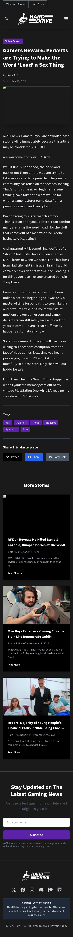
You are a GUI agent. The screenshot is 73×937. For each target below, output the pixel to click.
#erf (7, 423)
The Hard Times (15, 4)
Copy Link (59, 457)
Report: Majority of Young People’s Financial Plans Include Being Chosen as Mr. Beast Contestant (36, 728)
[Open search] (6, 18)
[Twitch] (59, 890)
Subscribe (36, 835)
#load (36, 423)
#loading (50, 423)
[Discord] (41, 890)
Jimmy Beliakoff (17, 643)
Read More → (15, 573)
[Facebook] (23, 890)
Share (36, 457)
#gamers (21, 423)
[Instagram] (32, 890)
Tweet (15, 457)
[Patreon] (50, 890)
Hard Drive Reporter (19, 735)
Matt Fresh (14, 552)
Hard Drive (38, 4)
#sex (25, 429)
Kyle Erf (12, 75)
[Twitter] (13, 890)
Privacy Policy (59, 926)
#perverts (11, 429)
